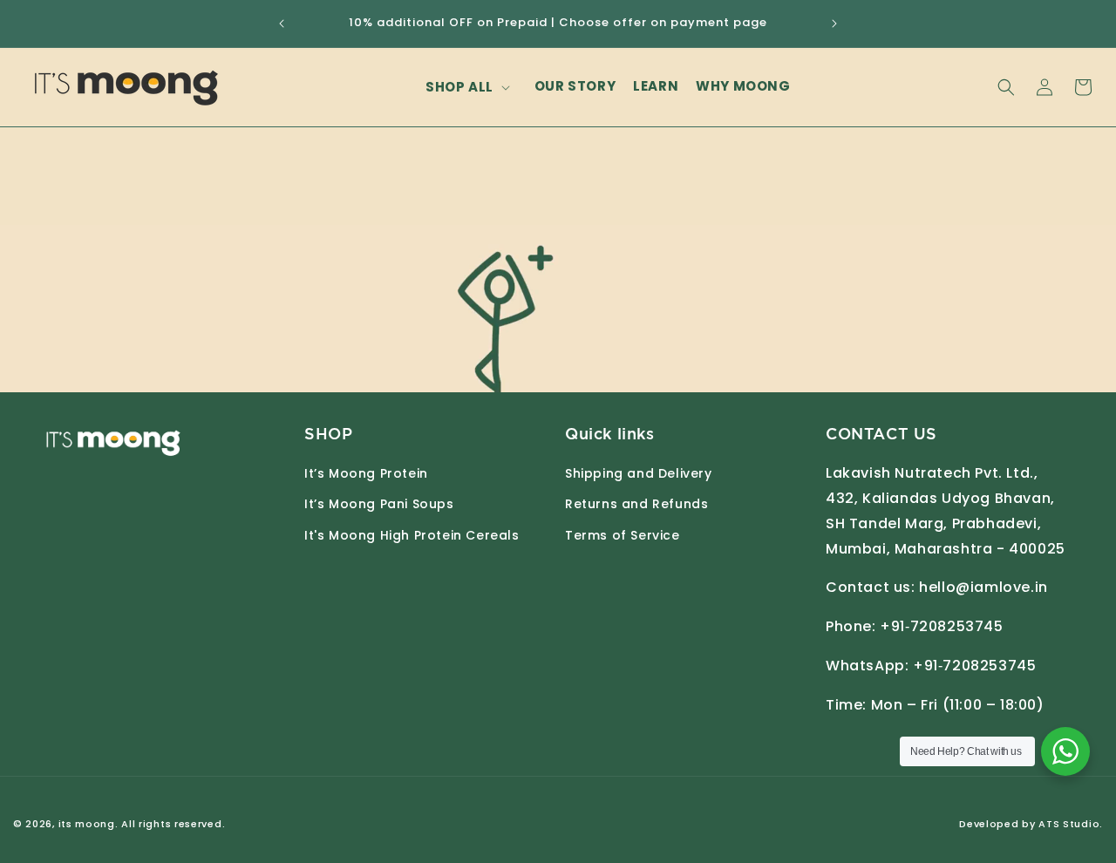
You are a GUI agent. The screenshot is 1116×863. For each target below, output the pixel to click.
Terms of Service (622, 535)
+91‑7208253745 (941, 626)
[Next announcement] (834, 23)
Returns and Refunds (636, 504)
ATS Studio (1068, 824)
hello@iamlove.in (983, 587)
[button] (471, 87)
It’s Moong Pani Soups (379, 504)
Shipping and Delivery (638, 473)
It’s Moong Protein (366, 473)
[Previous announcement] (281, 23)
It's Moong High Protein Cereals (412, 535)
